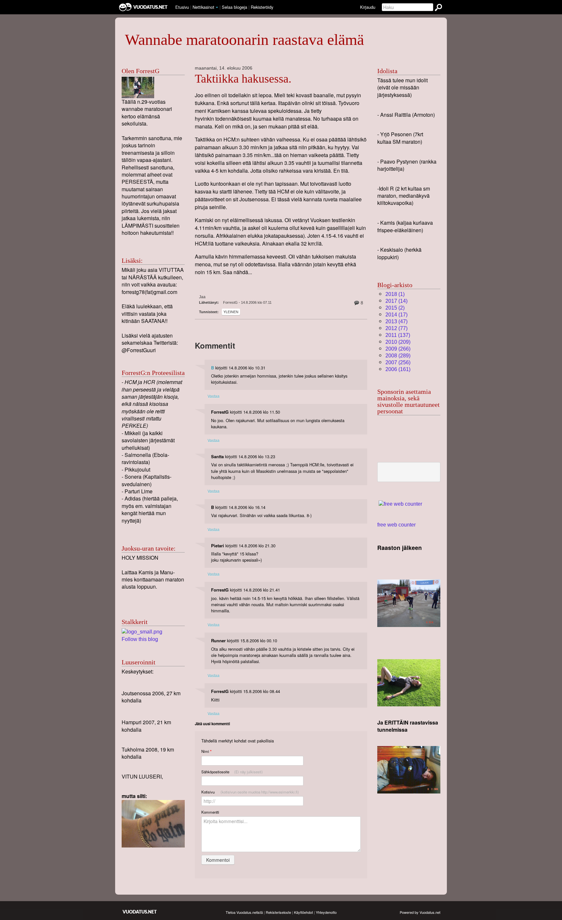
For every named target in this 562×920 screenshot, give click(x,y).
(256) (397, 362)
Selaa (234, 7)
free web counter (396, 524)
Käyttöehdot (303, 912)
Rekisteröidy (262, 7)
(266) (397, 349)
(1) (395, 294)
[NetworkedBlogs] (142, 631)
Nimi (206, 751)
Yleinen (230, 312)
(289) (397, 355)
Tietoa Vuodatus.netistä (244, 912)
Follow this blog (140, 639)
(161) (397, 369)
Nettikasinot (203, 7)
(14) (396, 301)
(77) (396, 328)
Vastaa (213, 396)
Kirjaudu (367, 7)
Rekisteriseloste (278, 912)
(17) (396, 314)
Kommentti (210, 812)
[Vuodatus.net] (140, 912)
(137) (397, 335)
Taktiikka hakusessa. (243, 79)
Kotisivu (250, 791)
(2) (395, 308)
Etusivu (182, 7)
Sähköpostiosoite (232, 771)
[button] (217, 7)
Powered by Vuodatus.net (420, 912)
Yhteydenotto (326, 912)
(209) (397, 342)
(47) (396, 321)
